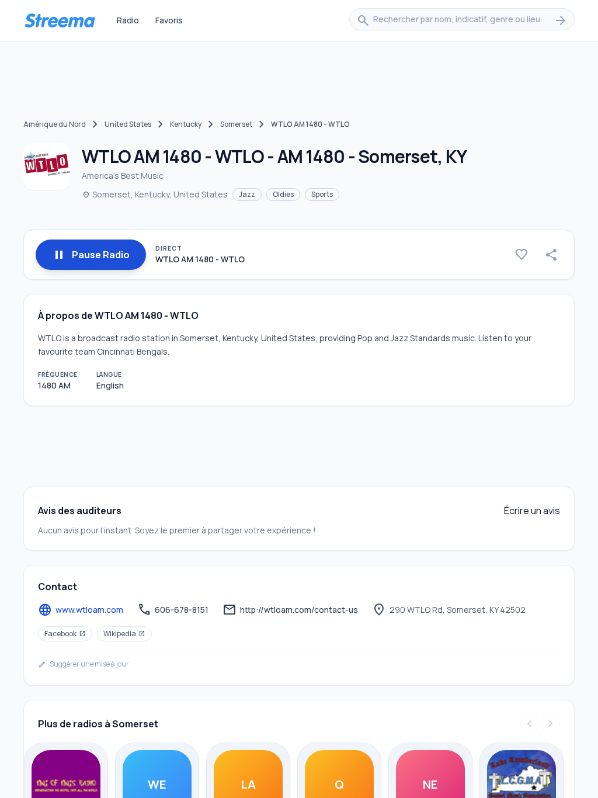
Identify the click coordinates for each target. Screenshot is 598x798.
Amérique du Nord (54, 124)
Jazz (247, 194)
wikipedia (124, 634)
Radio (128, 20)
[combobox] (462, 20)
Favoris (169, 20)
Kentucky (185, 124)
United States (128, 124)
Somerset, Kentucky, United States (155, 194)
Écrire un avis (532, 510)
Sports (322, 194)
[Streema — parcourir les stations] (59, 20)
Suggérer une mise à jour (83, 664)
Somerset (236, 124)
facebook (65, 634)
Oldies (283, 194)
